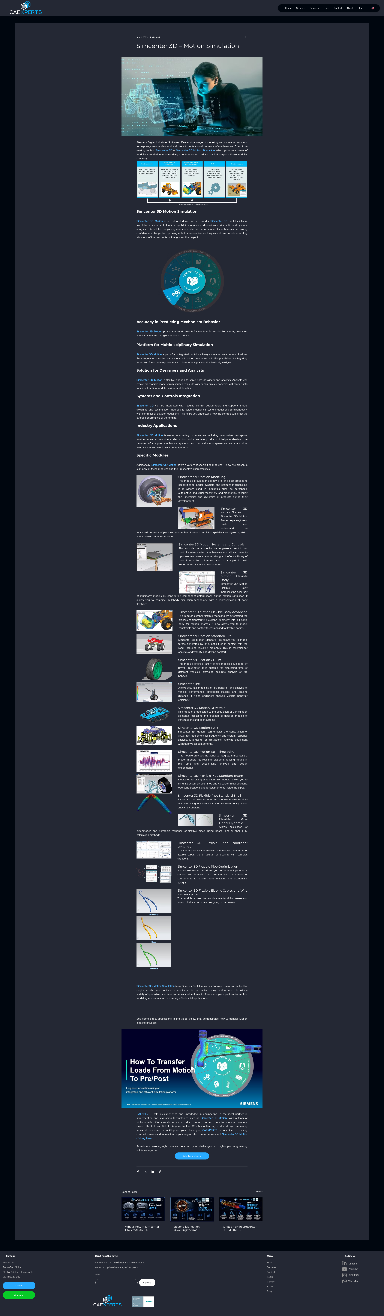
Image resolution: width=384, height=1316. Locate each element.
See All (259, 1191)
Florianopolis (27, 1272)
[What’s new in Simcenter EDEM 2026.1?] (240, 1209)
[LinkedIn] (344, 1263)
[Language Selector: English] (374, 8)
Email (98, 1274)
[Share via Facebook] (137, 1171)
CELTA (6, 1272)
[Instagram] (344, 1275)
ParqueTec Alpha (12, 1267)
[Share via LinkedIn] (152, 1171)
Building (15, 1272)
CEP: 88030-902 (11, 1277)
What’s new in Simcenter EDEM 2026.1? (239, 1228)
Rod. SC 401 (9, 1262)
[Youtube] (344, 1269)
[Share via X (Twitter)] (145, 1171)
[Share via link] (160, 1171)
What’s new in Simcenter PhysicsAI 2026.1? (142, 1228)
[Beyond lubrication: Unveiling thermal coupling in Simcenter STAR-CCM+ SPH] (192, 1209)
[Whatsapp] (344, 1281)
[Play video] (192, 1068)
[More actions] (246, 37)
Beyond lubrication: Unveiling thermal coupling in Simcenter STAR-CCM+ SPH (189, 1228)
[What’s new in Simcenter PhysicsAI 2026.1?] (143, 1209)
